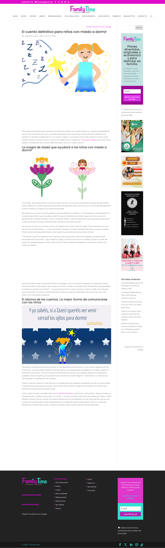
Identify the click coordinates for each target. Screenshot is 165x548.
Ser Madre (59, 505)
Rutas (23, 16)
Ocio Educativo (72, 16)
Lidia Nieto (29, 36)
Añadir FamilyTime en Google (98, 27)
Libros (42, 16)
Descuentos (104, 16)
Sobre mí (117, 16)
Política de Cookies (30, 504)
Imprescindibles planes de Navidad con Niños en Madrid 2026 (132, 286)
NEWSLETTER (129, 16)
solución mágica (89, 140)
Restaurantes (88, 16)
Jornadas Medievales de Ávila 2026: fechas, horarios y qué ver (131, 295)
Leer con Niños (50, 36)
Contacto (142, 16)
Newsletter (92, 487)
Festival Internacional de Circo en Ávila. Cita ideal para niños (131, 305)
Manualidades (55, 16)
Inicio (15, 16)
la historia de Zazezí (65, 393)
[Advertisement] (66, 113)
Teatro (33, 16)
